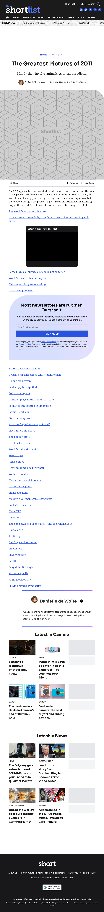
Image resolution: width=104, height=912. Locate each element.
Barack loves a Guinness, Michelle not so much (37, 271)
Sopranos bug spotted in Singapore (30, 405)
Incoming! (15, 517)
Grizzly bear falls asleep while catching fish (35, 374)
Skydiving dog (17, 554)
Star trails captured (20, 418)
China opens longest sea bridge (27, 284)
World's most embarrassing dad (28, 278)
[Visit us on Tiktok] (85, 9)
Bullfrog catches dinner (23, 542)
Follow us (74, 183)
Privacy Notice (25, 344)
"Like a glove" (17, 461)
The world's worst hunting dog (27, 211)
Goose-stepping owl (21, 290)
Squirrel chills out (20, 412)
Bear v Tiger (16, 455)
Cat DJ (12, 561)
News (15, 17)
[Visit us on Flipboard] (90, 9)
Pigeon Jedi (15, 548)
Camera (57, 54)
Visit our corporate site (82, 899)
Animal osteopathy (20, 579)
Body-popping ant (19, 393)
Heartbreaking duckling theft (26, 467)
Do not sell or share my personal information (52, 878)
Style (81, 17)
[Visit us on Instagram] (81, 9)
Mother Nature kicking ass (25, 480)
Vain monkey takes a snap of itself (29, 424)
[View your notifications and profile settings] (82, 4)
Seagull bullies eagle (21, 567)
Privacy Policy (74, 873)
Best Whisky (84, 23)
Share (15, 183)
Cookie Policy (89, 873)
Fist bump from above (22, 430)
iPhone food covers (20, 381)
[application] (52, 246)
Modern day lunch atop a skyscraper (31, 498)
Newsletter (89, 183)
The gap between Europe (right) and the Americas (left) (42, 523)
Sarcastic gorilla (18, 573)
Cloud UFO (15, 511)
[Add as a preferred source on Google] (52, 887)
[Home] (7, 18)
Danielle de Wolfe (38, 82)
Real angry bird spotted (23, 387)
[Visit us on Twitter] (99, 9)
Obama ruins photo (20, 486)
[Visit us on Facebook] (95, 9)
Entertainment (56, 17)
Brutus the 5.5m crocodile (24, 368)
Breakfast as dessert (21, 443)
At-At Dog (15, 536)
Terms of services (48, 342)
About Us (13, 873)
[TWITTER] (82, 601)
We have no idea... (19, 474)
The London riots (19, 436)
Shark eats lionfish (20, 492)
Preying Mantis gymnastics (25, 585)
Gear (71, 17)
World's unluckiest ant (22, 449)
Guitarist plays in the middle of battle (31, 399)
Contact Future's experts (31, 873)
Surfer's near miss (20, 505)
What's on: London (33, 17)
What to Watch (61, 23)
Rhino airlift (16, 530)
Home (43, 54)
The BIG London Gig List (33, 23)
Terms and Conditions (55, 873)
